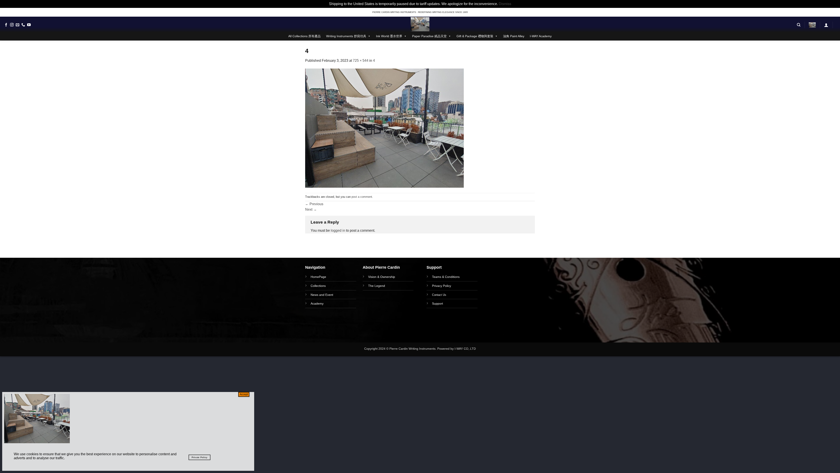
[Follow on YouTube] (29, 25)
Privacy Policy (441, 286)
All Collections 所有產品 (304, 36)
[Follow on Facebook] (6, 25)
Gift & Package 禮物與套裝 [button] (475, 36)
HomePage (318, 277)
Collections (318, 286)
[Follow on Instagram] (12, 25)
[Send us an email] (17, 25)
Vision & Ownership (381, 277)
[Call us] (23, 25)
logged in (338, 230)
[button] (798, 25)
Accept (244, 394)
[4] (384, 128)
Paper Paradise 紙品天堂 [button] (429, 36)
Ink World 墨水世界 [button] (389, 36)
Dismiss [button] (505, 4)
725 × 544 (360, 60)
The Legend (376, 286)
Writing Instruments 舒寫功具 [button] (346, 36)
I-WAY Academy (541, 36)
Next (311, 209)
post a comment (362, 196)
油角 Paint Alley (513, 36)
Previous (314, 204)
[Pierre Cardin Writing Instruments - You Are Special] (420, 24)
